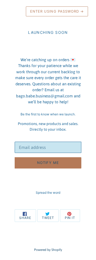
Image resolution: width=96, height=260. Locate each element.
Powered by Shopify (48, 250)
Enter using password (57, 11)
